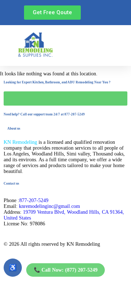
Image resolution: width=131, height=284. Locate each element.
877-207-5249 (33, 200)
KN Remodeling (20, 142)
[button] (96, 45)
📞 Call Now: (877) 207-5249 (66, 270)
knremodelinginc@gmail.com (49, 206)
